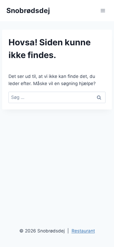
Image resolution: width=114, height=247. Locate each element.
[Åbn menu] (103, 10)
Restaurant (83, 230)
